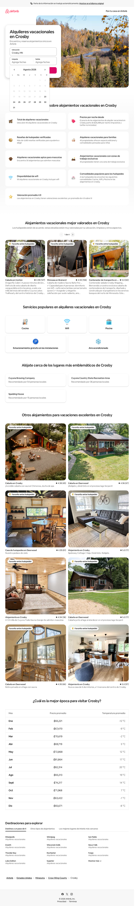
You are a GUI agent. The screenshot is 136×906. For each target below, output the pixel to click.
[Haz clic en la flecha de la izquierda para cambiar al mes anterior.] (14, 69)
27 (30, 102)
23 (45, 96)
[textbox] (21, 62)
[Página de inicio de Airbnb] (12, 11)
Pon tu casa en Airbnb (116, 11)
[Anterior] (61, 234)
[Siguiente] (73, 234)
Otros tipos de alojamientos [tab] (42, 829)
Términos (73, 901)
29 (40, 102)
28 (35, 102)
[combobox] (33, 52)
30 (45, 102)
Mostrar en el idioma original (91, 3)
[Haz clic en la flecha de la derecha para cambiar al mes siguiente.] (45, 69)
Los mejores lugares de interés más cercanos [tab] (78, 829)
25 (19, 102)
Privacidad (61, 901)
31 (14, 107)
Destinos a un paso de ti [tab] (15, 829)
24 (14, 102)
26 (24, 102)
